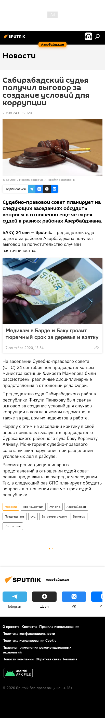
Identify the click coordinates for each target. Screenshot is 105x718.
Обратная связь (48, 659)
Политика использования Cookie (30, 640)
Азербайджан (76, 507)
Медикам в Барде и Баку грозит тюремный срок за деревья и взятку (52, 333)
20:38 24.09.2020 (17, 113)
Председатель (14, 516)
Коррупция (13, 526)
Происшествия (33, 507)
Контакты (29, 626)
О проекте (11, 626)
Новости (11, 507)
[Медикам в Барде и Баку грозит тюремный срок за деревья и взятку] (52, 291)
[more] (96, 347)
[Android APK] (18, 673)
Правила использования (59, 626)
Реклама (70, 659)
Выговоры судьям (54, 516)
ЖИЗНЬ (54, 507)
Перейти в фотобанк (60, 180)
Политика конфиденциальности (29, 633)
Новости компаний (18, 659)
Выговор (79, 516)
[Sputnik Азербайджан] (15, 38)
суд (33, 516)
